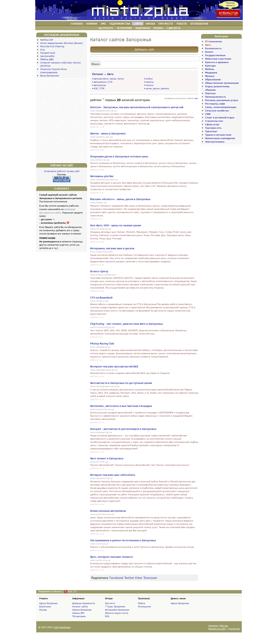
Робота (141, 603)
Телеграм (150, 578)
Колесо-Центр (99, 271)
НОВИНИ (91, 23)
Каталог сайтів (80, 606)
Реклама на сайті (217, 628)
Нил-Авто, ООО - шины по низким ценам (115, 225)
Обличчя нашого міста (116, 613)
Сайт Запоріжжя (62, 627)
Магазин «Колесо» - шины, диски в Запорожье (120, 199)
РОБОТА (182, 23)
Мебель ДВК (47, 59)
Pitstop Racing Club (102, 343)
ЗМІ (103, 23)
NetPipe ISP (46, 39)
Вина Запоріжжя (49, 75)
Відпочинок (45, 606)
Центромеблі (47, 56)
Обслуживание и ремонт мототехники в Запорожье (123, 540)
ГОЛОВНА (77, 23)
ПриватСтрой (47, 52)
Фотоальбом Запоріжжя (117, 609)
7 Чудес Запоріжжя (115, 606)
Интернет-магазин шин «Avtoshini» (112, 475)
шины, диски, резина (157, 88)
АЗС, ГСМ (99, 88)
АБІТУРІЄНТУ (106, 28)
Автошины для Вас (102, 176)
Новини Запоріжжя (82, 609)
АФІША (150, 23)
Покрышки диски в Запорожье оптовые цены (119, 156)
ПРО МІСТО (166, 23)
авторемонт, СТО (103, 82)
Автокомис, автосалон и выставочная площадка (121, 406)
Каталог (97, 74)
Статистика (234, 628)
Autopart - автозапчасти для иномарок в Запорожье (123, 429)
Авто (110, 74)
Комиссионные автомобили (108, 511)
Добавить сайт (144, 49)
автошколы (100, 85)
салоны (150, 82)
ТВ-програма (78, 616)
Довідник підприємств (83, 603)
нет (196, 98)
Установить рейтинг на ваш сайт (62, 171)
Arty (42, 49)
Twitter (129, 578)
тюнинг (150, 85)
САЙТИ (138, 23)
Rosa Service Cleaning (52, 46)
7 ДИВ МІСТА (173, 28)
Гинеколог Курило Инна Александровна (53, 71)
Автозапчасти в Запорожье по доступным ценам (121, 383)
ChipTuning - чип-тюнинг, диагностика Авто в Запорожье (126, 324)
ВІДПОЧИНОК (143, 28)
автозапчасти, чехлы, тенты (109, 78)
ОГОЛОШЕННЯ (199, 23)
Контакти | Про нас (218, 625)
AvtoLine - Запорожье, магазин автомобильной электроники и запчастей (136, 107)
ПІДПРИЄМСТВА (119, 23)
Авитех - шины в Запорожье (108, 133)
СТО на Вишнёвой (101, 297)
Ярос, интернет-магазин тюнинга (111, 557)
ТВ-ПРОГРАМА (124, 28)
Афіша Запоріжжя (48, 603)
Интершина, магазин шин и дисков (112, 248)
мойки (149, 78)
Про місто (110, 603)
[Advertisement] (61, 120)
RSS (107, 616)
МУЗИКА (158, 28)
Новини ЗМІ (78, 613)
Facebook (116, 578)
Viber (138, 578)
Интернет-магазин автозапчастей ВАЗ (114, 366)
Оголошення (144, 606)
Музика (43, 609)
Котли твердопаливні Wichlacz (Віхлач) (61, 43)
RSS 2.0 (72, 591)
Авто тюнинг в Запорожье (106, 458)
